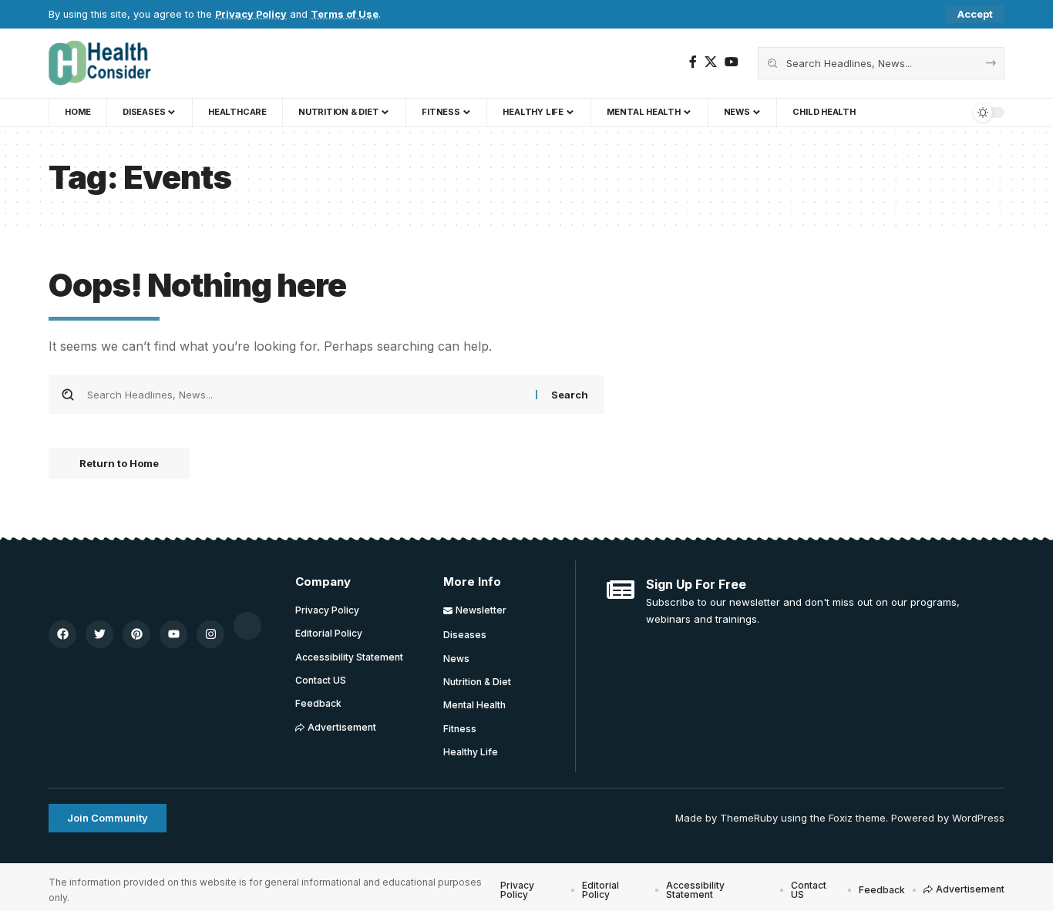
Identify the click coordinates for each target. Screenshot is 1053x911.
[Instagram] (210, 634)
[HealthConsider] (100, 63)
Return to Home (119, 463)
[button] (975, 14)
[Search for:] (306, 394)
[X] (711, 62)
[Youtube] (173, 634)
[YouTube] (731, 62)
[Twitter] (99, 634)
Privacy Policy (251, 14)
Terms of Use (344, 14)
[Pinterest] (136, 634)
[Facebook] (693, 62)
